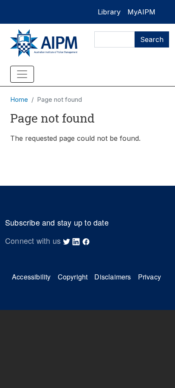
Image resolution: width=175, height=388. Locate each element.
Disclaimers (112, 277)
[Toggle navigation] (22, 74)
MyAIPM (141, 12)
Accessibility (31, 277)
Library (109, 12)
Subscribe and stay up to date (57, 222)
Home (19, 99)
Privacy (149, 277)
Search (152, 39)
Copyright (73, 277)
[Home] (43, 43)
